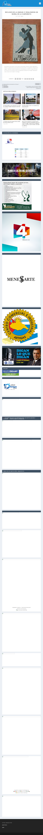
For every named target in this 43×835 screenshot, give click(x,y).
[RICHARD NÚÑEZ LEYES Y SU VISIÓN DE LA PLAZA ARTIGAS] (31, 99)
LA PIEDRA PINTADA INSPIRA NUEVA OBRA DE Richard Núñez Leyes (11, 122)
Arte (22, 16)
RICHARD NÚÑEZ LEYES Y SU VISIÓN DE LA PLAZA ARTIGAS (30, 106)
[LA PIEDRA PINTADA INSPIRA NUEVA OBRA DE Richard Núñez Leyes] (12, 115)
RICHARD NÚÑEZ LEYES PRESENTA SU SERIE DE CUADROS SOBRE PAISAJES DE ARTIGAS (12, 106)
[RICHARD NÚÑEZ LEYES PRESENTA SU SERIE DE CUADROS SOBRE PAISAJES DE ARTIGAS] (12, 99)
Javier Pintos (4, 824)
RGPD (3, 827)
